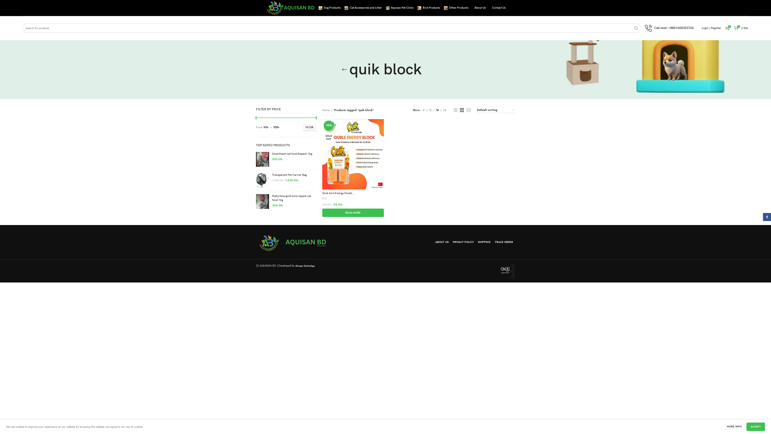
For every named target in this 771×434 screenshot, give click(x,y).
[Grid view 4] (468, 110)
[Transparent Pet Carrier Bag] (262, 180)
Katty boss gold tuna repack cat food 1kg (291, 198)
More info (734, 426)
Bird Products (326, 198)
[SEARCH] (636, 28)
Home (325, 110)
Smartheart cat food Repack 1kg (292, 154)
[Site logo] (290, 8)
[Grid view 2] (456, 110)
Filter (309, 127)
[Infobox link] (669, 28)
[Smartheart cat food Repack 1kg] (262, 159)
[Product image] (353, 154)
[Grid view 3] (462, 110)
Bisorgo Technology (305, 265)
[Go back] (344, 70)
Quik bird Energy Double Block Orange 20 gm (350, 193)
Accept (756, 427)
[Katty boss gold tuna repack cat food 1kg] (262, 201)
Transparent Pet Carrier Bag (289, 175)
